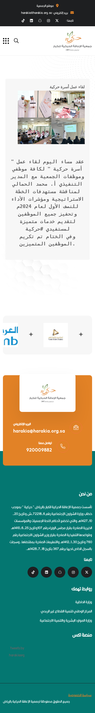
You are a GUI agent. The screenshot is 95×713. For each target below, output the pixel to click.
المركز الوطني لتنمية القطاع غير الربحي (66, 611)
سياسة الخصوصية (80, 695)
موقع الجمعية (45, 6)
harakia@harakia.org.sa (39, 431)
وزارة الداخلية (83, 602)
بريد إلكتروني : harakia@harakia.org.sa (44, 13)
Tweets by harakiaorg (16, 651)
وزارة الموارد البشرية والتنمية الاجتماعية (66, 620)
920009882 (39, 450)
